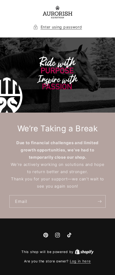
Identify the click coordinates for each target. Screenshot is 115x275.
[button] (57, 27)
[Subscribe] (99, 201)
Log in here (80, 261)
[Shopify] (84, 252)
